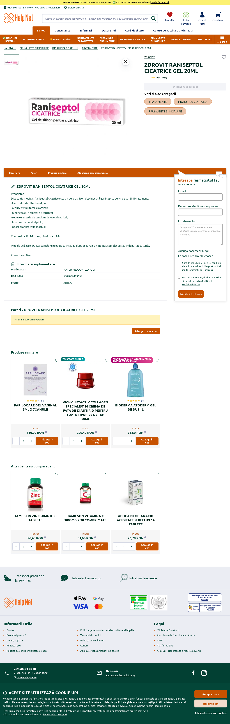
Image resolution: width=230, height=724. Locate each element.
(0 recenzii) (161, 77)
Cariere (84, 645)
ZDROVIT (149, 57)
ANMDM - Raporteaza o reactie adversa (179, 650)
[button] (202, 18)
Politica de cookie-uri (92, 640)
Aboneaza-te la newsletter (119, 675)
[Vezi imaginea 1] (11, 62)
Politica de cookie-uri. (55, 714)
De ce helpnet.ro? (16, 635)
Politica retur (14, 645)
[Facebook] (193, 673)
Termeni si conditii (90, 635)
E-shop (41, 30)
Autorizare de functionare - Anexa (176, 635)
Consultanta (62, 30)
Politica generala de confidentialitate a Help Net (107, 630)
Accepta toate (210, 694)
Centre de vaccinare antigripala (173, 30)
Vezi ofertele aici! (160, 2)
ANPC (160, 640)
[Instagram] (204, 673)
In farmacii (86, 30)
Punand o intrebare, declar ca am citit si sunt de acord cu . (201, 281)
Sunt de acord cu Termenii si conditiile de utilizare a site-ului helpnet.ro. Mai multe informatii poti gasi (201, 266)
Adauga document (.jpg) (193, 250)
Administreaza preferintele (211, 712)
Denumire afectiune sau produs (198, 206)
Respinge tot (210, 703)
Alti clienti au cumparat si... (33, 466)
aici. (211, 269)
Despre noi (109, 30)
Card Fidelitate (134, 30)
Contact (11, 630)
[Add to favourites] (223, 57)
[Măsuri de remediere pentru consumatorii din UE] (205, 597)
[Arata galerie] (125, 61)
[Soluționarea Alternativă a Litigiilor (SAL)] (205, 607)
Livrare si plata (14, 640)
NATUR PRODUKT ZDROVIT (79, 269)
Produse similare (24, 352)
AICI (145, 710)
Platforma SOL (165, 645)
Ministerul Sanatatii (168, 630)
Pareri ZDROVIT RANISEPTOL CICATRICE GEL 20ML (53, 309)
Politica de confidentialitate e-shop (26, 650)
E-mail (182, 191)
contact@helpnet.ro (26, 677)
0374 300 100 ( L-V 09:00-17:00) (32, 672)
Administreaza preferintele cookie (99, 650)
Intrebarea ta (186, 221)
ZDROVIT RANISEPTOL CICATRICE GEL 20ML (53, 186)
